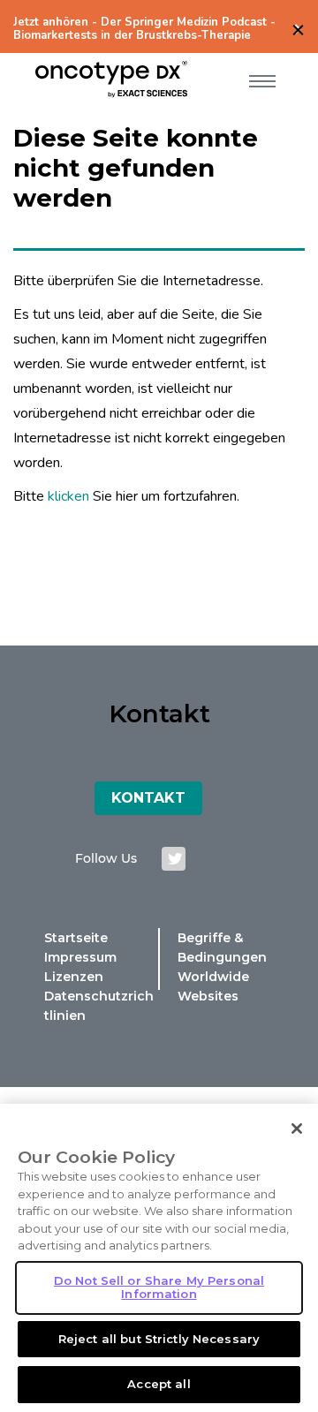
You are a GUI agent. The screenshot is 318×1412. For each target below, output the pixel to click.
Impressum (80, 957)
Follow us (106, 858)
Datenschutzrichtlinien (99, 1005)
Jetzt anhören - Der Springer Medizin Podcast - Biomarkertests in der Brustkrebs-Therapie (144, 29)
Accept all (158, 1384)
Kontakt (148, 797)
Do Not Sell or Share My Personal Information (159, 1287)
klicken (68, 496)
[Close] (296, 1128)
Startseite (76, 938)
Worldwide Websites (213, 986)
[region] (159, 1258)
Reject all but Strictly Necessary (159, 1339)
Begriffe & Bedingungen (222, 947)
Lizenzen (73, 977)
